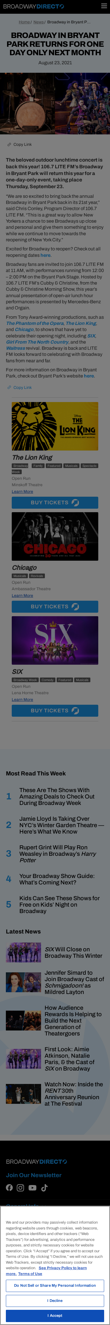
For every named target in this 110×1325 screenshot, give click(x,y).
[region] (55, 1265)
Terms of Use (30, 1274)
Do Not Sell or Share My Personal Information (55, 1286)
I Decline (54, 1301)
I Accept (55, 1316)
